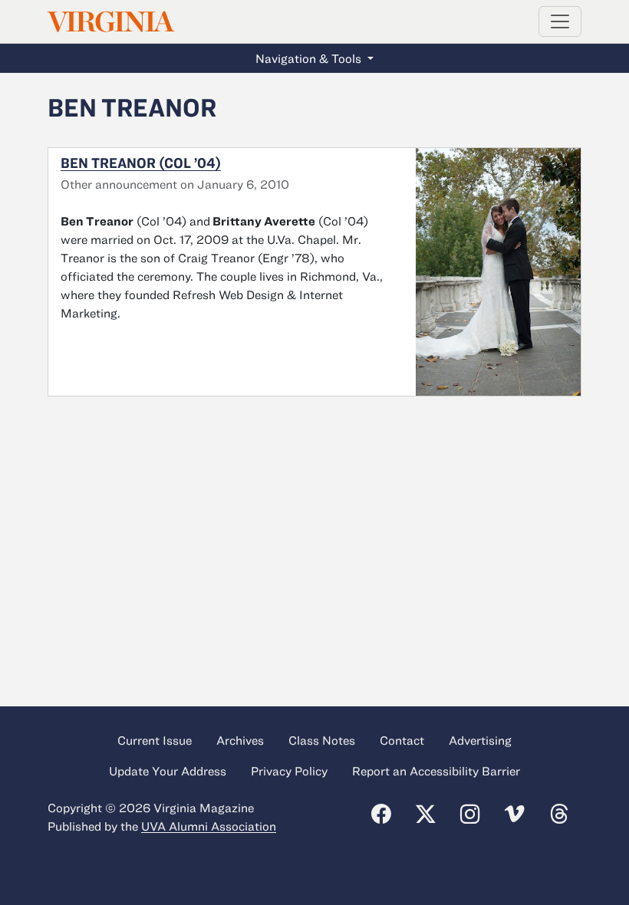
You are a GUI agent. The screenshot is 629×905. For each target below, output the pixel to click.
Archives (240, 740)
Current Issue (154, 740)
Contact (402, 740)
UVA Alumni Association (208, 826)
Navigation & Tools (309, 58)
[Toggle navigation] (559, 21)
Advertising (480, 740)
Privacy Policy (289, 771)
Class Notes (321, 740)
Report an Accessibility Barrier (436, 771)
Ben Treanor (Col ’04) (141, 162)
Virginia (110, 22)
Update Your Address (167, 771)
